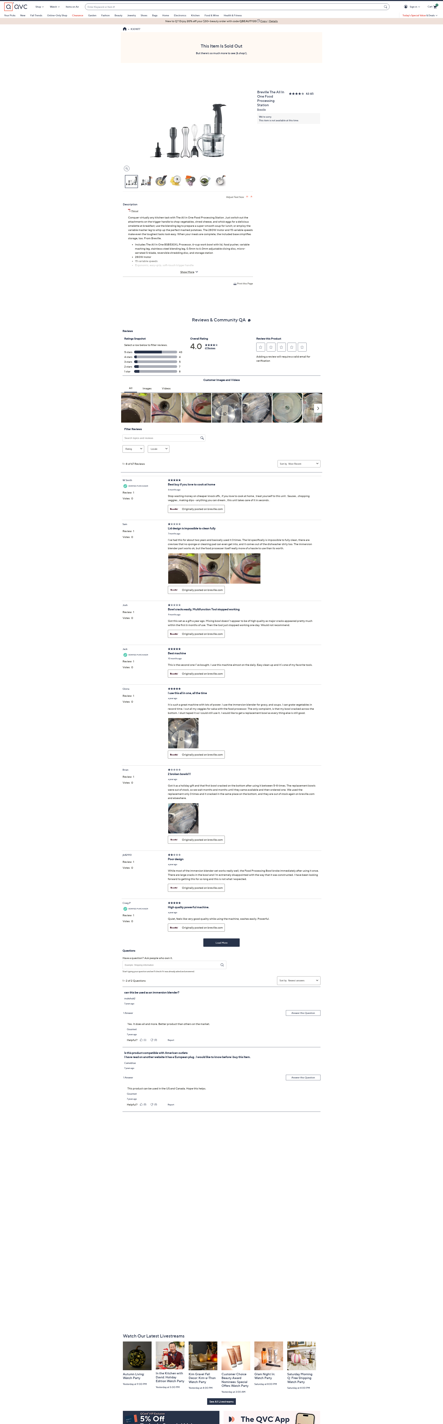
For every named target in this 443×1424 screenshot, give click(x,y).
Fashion (105, 15)
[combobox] (233, 7)
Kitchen (195, 15)
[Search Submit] (386, 7)
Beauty (118, 15)
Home (165, 15)
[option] (221, 21)
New (22, 15)
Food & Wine (212, 15)
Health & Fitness (233, 15)
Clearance (77, 15)
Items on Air (72, 6)
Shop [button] (38, 6)
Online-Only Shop (57, 15)
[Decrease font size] (251, 196)
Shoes (144, 15)
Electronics (180, 15)
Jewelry (131, 15)
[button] (406, 6)
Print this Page (245, 283)
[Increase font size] (247, 196)
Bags (154, 15)
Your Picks (9, 15)
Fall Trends (36, 15)
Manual (134, 211)
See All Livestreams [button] (221, 1401)
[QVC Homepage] (124, 29)
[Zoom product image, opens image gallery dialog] (126, 169)
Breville (261, 109)
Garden (92, 15)
